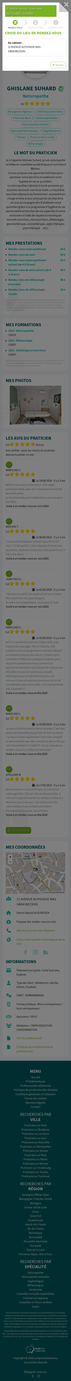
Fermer (59, 65)
